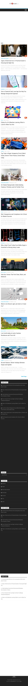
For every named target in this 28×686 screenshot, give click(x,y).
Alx (20, 681)
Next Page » (24, 376)
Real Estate (3, 272)
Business (3, 89)
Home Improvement (5, 58)
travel (2, 151)
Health (3, 486)
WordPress (13, 681)
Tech (2, 120)
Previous (22, 46)
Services (4, 495)
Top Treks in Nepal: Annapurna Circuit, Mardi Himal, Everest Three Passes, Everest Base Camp (13, 156)
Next (25, 46)
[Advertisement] (14, 26)
